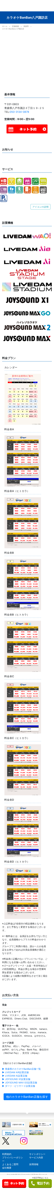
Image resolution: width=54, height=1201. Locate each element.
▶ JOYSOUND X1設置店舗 (16, 1079)
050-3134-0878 (19, 111)
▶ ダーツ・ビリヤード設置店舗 (18, 1086)
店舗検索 (15, 26)
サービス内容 (36, 1157)
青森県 (26, 26)
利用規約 (6, 1154)
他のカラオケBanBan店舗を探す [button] (27, 1096)
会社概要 (6, 1167)
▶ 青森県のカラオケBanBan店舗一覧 (21, 1068)
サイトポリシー (37, 1154)
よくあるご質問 (10, 1164)
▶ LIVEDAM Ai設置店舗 (14, 1075)
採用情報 (33, 1164)
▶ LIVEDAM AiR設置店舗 (15, 1072)
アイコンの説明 (40, 206)
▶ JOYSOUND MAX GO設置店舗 (19, 1082)
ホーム (4, 26)
